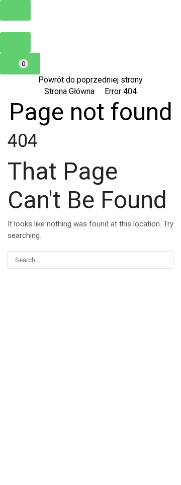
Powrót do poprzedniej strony (90, 80)
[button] (15, 10)
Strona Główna (69, 91)
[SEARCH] (164, 259)
